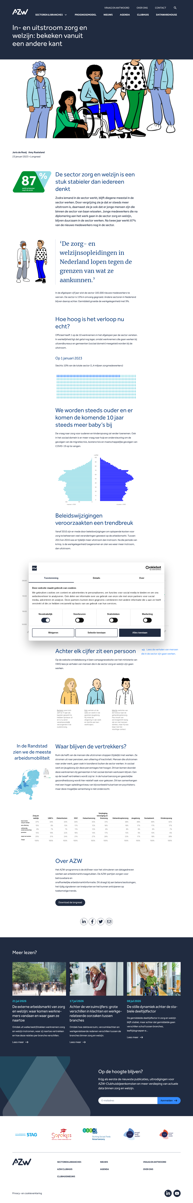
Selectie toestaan (97, 632)
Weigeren (53, 632)
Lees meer (18, 1042)
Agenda (125, 14)
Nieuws (108, 14)
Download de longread (70, 902)
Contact (160, 7)
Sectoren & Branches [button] (49, 14)
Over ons (142, 7)
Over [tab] (141, 578)
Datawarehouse (166, 14)
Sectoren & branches (69, 1162)
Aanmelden (167, 1100)
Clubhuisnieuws (66, 1176)
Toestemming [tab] (51, 578)
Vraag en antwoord (116, 7)
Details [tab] (96, 578)
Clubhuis (143, 14)
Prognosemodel (85, 14)
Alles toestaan (139, 632)
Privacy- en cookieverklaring (27, 1193)
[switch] (79, 620)
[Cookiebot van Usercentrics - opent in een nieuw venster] (148, 568)
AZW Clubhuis (64, 1169)
